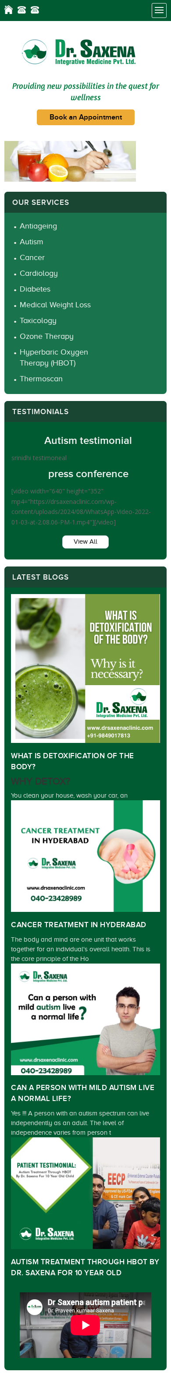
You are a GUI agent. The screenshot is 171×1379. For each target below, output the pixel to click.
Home (8, 9)
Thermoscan (41, 378)
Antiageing (38, 226)
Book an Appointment (86, 117)
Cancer (32, 257)
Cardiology (39, 273)
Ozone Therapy (47, 336)
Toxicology (38, 320)
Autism (31, 241)
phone (22, 9)
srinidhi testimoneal (39, 458)
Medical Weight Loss (55, 304)
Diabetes (35, 289)
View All (85, 541)
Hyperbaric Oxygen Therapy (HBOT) (54, 357)
